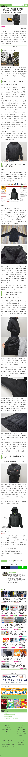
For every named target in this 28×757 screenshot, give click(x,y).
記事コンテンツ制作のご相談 (11, 718)
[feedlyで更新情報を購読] (9, 585)
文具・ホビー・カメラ (21, 733)
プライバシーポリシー (7, 742)
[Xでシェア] (5, 567)
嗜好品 (20, 736)
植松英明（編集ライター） (15, 572)
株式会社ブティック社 (9, 714)
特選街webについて (7, 740)
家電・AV (21, 725)
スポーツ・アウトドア (7, 736)
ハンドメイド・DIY (20, 731)
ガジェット (7, 727)
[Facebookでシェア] (14, 567)
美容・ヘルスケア (21, 729)
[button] (23, 5)
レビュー (4, 560)
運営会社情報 (21, 744)
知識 (7, 731)
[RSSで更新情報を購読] (11, 585)
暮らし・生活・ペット (7, 729)
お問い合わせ (21, 742)
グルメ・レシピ (7, 733)
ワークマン (11, 560)
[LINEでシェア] (22, 567)
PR (20, 738)
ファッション (7, 738)
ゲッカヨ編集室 (8, 716)
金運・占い (20, 727)
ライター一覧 (21, 740)
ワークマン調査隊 (18, 560)
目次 (12, 46)
